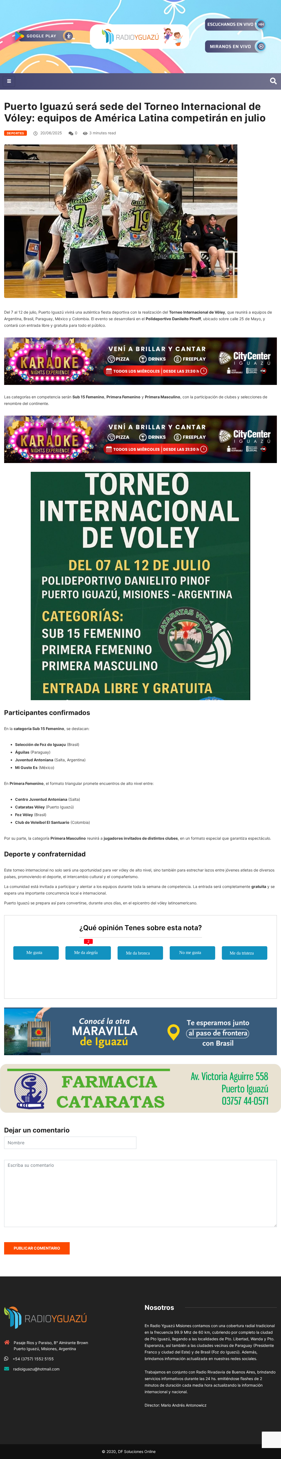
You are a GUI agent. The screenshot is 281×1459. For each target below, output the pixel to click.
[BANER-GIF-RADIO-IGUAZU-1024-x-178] (140, 360)
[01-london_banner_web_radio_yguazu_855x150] (140, 1031)
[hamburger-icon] (9, 81)
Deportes (15, 133)
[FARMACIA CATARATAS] (140, 1088)
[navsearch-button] (273, 81)
